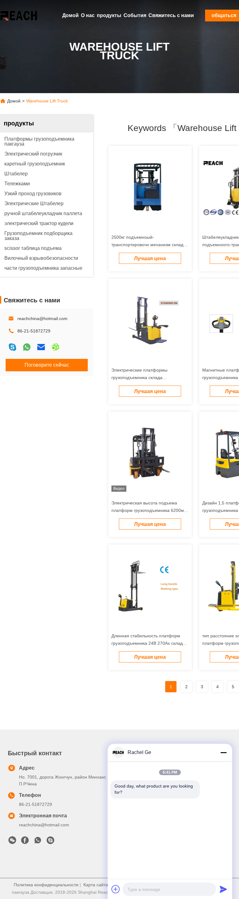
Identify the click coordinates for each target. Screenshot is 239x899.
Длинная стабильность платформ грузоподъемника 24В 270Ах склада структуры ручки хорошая (148, 643)
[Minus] (223, 752)
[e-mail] (41, 347)
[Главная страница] (18, 15)
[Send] (223, 889)
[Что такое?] (27, 347)
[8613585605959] (37, 841)
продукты (109, 15)
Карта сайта (95, 884)
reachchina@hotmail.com (42, 318)
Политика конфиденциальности (46, 884)
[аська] (55, 347)
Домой (70, 15)
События (135, 15)
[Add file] (115, 889)
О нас (88, 15)
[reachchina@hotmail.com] (50, 841)
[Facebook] (25, 841)
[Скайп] (12, 347)
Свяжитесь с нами (171, 15)
